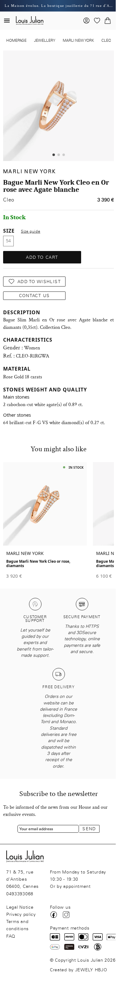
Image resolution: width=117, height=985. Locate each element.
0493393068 (19, 894)
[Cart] (107, 20)
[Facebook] (53, 914)
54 (8, 241)
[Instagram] (66, 914)
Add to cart (42, 257)
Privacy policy (21, 914)
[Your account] (86, 20)
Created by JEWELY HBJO (78, 970)
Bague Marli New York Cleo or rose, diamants (38, 563)
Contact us (34, 295)
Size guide (30, 231)
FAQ (10, 936)
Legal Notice (19, 907)
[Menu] (7, 20)
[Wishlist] (97, 20)
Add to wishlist (39, 281)
